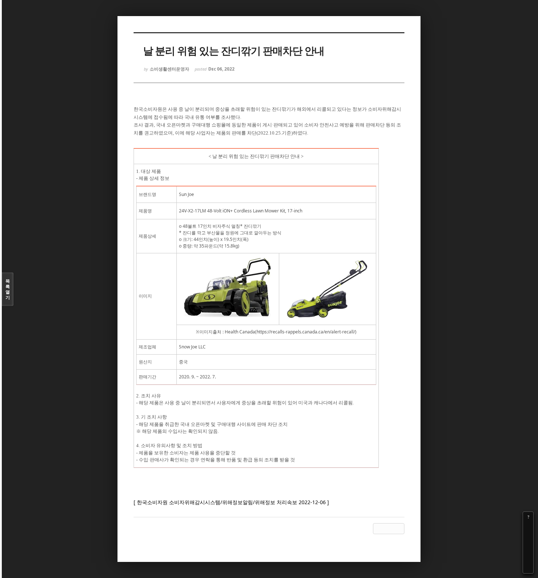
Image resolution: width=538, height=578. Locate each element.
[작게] (528, 537)
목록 (7, 289)
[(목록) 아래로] (528, 558)
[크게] (528, 527)
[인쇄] (528, 568)
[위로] (528, 548)
